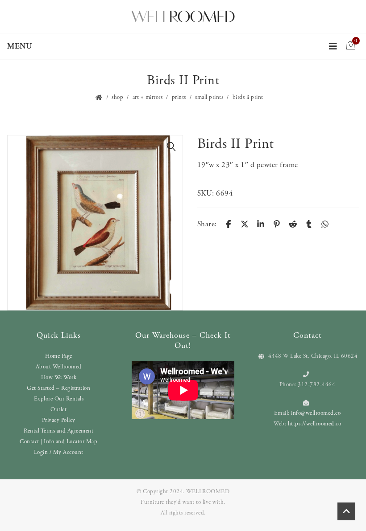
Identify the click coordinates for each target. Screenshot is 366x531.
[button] (171, 146)
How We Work (59, 377)
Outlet (58, 409)
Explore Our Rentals (59, 399)
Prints (179, 97)
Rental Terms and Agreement (58, 431)
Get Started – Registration (58, 388)
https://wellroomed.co (314, 424)
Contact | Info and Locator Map (58, 441)
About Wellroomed (59, 367)
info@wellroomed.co (316, 413)
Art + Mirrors (148, 97)
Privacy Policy (58, 420)
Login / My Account (58, 452)
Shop (117, 97)
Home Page (58, 356)
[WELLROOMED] (183, 15)
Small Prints (209, 97)
